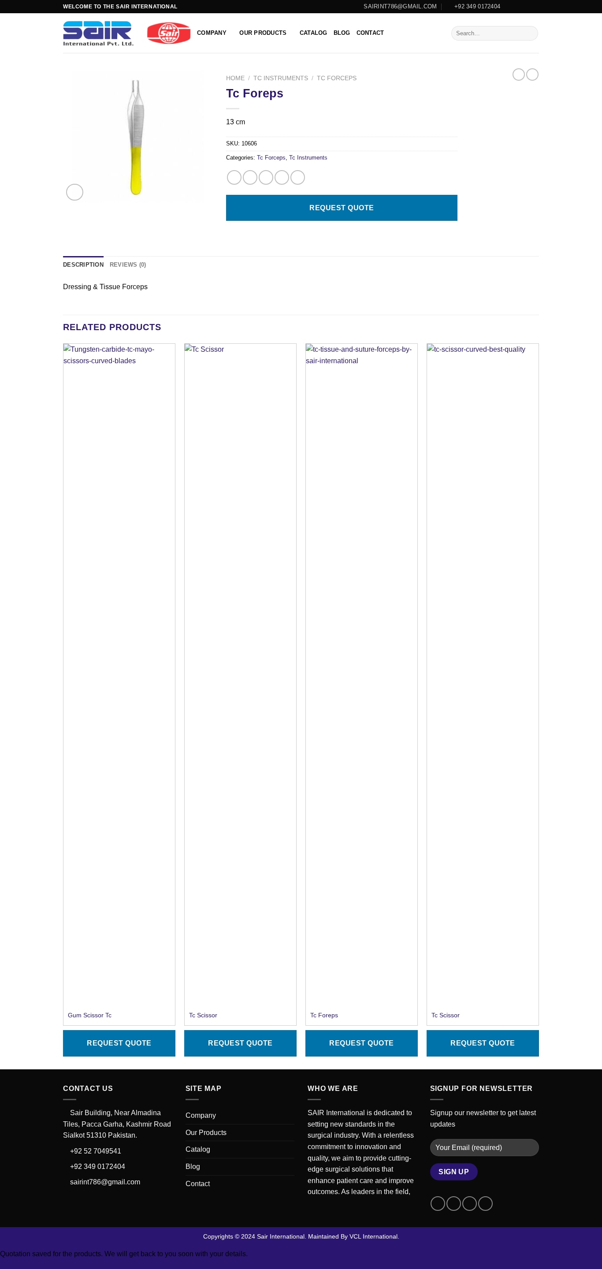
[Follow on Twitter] (526, 7)
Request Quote (341, 208)
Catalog (313, 33)
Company (212, 33)
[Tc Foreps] (361, 674)
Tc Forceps (337, 78)
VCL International (373, 1236)
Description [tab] (83, 264)
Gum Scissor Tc (89, 1015)
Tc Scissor (203, 1015)
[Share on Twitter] (250, 177)
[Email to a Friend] (266, 177)
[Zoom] (74, 192)
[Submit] (530, 33)
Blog (342, 33)
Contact (370, 33)
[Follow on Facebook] (509, 7)
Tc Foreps (324, 1015)
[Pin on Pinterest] (282, 177)
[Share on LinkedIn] (297, 177)
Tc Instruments (280, 78)
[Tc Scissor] (240, 674)
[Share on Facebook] (234, 177)
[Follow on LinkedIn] (534, 7)
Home (235, 78)
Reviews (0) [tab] (128, 264)
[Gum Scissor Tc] (119, 674)
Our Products (262, 33)
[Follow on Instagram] (517, 7)
